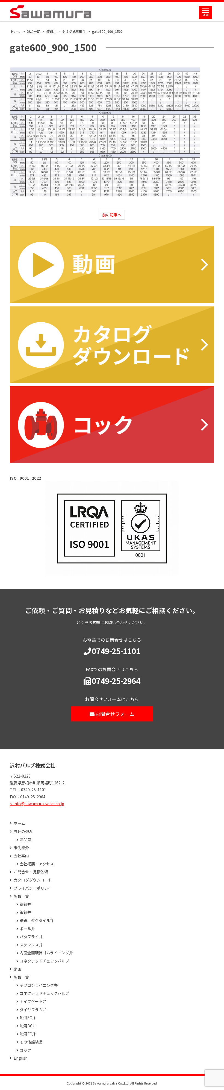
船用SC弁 (28, 1017)
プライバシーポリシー (33, 888)
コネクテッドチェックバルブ (44, 961)
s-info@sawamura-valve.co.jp (37, 803)
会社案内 (21, 855)
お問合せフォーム (114, 713)
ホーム (19, 823)
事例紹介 (21, 847)
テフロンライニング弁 (39, 985)
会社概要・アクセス (37, 863)
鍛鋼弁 (25, 912)
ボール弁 (27, 928)
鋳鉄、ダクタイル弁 (37, 920)
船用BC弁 (28, 1025)
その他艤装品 (31, 1042)
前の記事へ (111, 215)
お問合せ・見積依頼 (31, 871)
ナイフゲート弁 (33, 1001)
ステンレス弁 (31, 944)
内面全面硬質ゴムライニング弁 (46, 952)
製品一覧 (21, 896)
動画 (17, 969)
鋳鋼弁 (25, 904)
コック (25, 1050)
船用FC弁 (28, 1033)
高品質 (25, 839)
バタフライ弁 (31, 936)
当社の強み (23, 831)
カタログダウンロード (33, 880)
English (21, 1058)
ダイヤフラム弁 (33, 1009)
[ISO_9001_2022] (112, 528)
